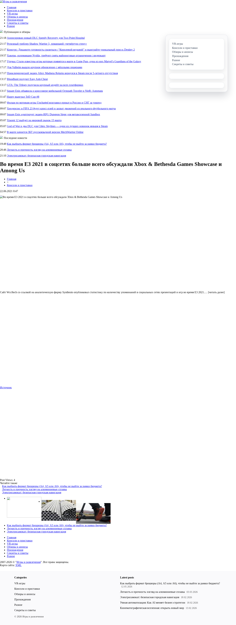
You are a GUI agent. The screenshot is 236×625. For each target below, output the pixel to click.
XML (18, 565)
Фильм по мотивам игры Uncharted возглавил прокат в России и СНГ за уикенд (54, 102)
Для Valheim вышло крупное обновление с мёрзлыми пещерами (44, 67)
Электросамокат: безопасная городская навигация (36, 155)
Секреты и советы (17, 22)
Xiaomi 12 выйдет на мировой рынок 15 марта (34, 120)
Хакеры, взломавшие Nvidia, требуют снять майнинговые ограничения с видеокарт (56, 55)
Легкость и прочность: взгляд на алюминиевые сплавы (39, 149)
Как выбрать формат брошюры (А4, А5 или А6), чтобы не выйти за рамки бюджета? (57, 143)
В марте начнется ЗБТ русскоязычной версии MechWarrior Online (45, 132)
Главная (11, 7)
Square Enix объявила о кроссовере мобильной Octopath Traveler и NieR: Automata (55, 90)
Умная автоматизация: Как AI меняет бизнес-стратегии (152, 602)
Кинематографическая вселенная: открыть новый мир (152, 607)
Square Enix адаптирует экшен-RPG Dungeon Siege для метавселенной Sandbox (53, 114)
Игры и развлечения (29, 562)
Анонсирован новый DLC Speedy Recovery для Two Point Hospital (46, 37)
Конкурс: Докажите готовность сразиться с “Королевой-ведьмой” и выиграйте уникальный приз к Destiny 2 (71, 49)
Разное (11, 26)
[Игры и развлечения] (13, 1)
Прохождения (15, 19)
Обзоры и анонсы (17, 16)
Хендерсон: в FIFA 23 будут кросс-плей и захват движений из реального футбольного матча (61, 108)
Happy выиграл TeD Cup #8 (23, 96)
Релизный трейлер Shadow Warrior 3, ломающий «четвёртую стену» (47, 43)
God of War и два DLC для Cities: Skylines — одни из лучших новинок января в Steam (57, 126)
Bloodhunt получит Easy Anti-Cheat (27, 79)
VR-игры (12, 13)
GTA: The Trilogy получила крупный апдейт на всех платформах (45, 84)
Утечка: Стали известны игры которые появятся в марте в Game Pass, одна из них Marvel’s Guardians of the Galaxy (74, 61)
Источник (6, 387)
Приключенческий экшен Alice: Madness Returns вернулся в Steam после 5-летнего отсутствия (62, 73)
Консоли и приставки (19, 10)
